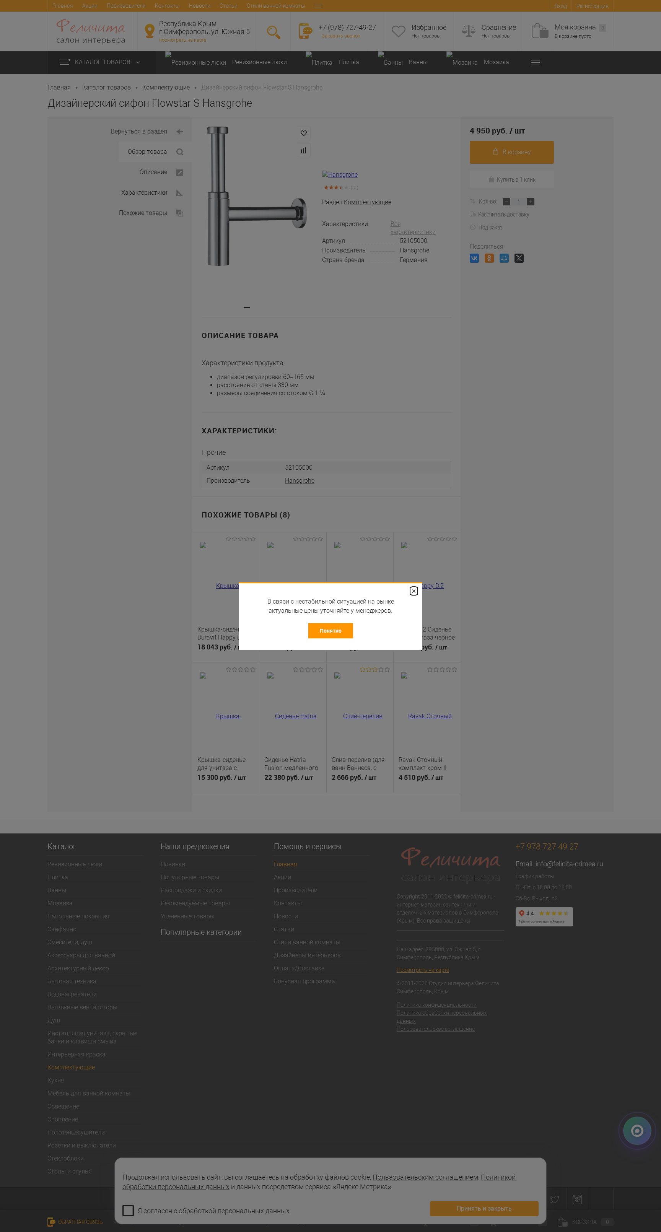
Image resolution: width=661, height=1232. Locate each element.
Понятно (331, 630)
